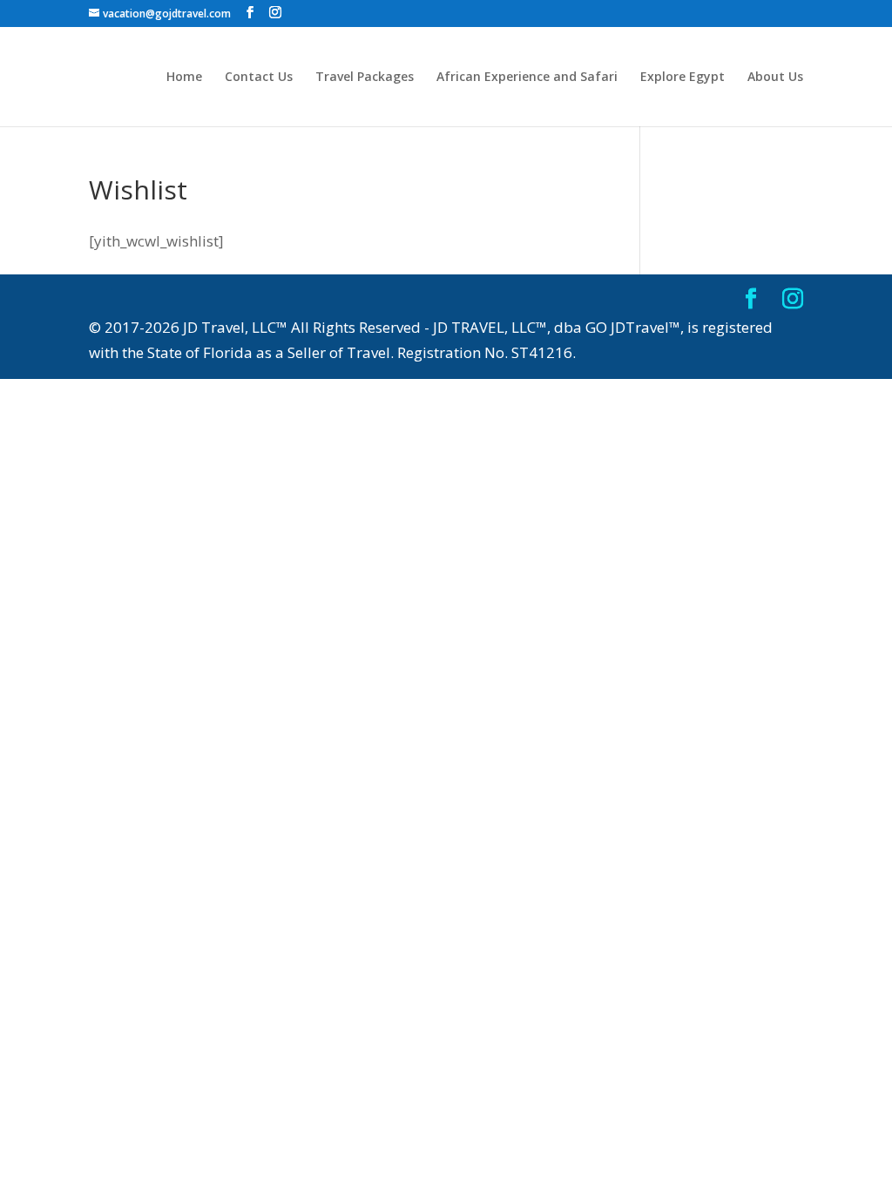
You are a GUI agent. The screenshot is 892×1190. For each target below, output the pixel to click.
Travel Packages (364, 78)
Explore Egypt (682, 78)
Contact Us (259, 78)
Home (184, 78)
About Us (775, 78)
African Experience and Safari (527, 78)
